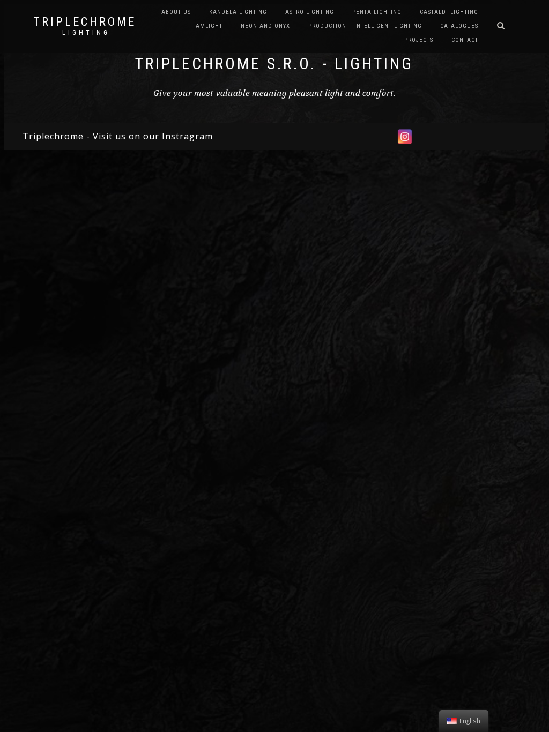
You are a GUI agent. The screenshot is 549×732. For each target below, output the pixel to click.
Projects (418, 39)
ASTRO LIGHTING (309, 12)
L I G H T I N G (85, 32)
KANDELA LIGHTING (238, 12)
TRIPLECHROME (84, 22)
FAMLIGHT (207, 26)
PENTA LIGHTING (377, 12)
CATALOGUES (459, 26)
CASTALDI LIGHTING (449, 12)
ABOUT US (176, 12)
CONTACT (464, 39)
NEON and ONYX (265, 26)
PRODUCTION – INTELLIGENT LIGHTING (365, 26)
